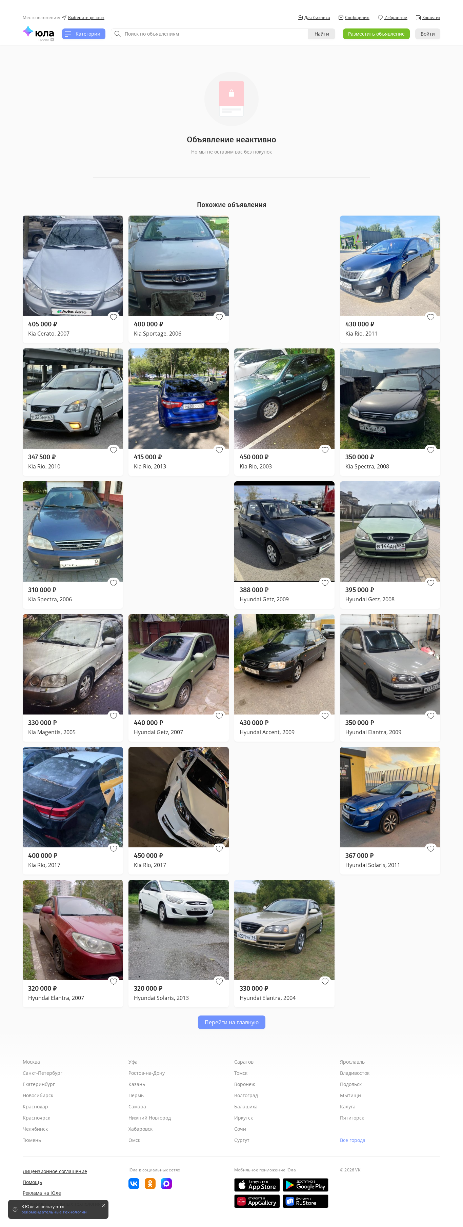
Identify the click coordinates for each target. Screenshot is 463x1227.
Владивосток (354, 1073)
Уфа (133, 1062)
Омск (134, 1140)
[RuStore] (305, 1201)
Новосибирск (38, 1095)
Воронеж (244, 1084)
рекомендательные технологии (54, 1212)
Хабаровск (140, 1129)
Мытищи (350, 1095)
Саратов (244, 1062)
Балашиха (246, 1106)
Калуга (348, 1106)
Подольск (351, 1084)
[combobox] (209, 33)
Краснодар (35, 1106)
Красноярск (36, 1117)
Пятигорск (352, 1117)
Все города (352, 1140)
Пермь (136, 1095)
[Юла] (38, 31)
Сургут (241, 1140)
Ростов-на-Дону (146, 1073)
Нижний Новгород (149, 1117)
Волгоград (246, 1095)
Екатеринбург (39, 1084)
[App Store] (257, 1185)
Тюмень (32, 1140)
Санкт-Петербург (42, 1073)
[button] (113, 317)
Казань (136, 1084)
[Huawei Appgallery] (257, 1201)
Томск (240, 1073)
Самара (137, 1106)
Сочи (240, 1129)
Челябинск (35, 1129)
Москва (31, 1062)
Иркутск (243, 1117)
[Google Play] (305, 1185)
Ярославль (352, 1062)
